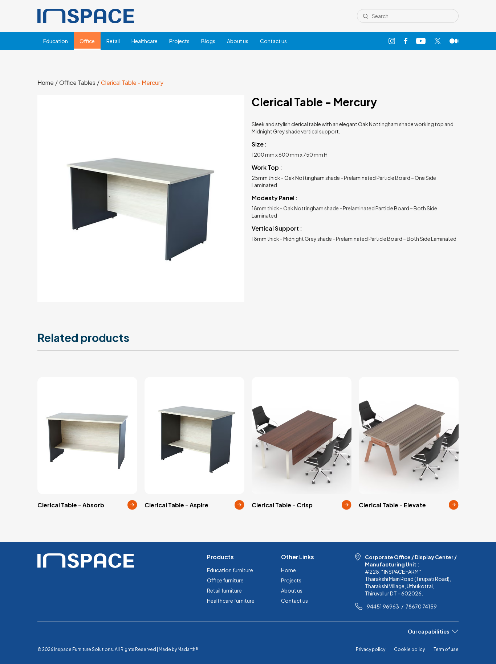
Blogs (208, 41)
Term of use (446, 649)
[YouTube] (421, 41)
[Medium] (454, 41)
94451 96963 (383, 606)
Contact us (273, 41)
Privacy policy (370, 649)
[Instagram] (392, 41)
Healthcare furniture (231, 600)
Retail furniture (224, 590)
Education (55, 41)
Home (288, 570)
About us (237, 41)
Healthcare (144, 41)
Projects (179, 41)
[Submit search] (365, 16)
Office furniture (225, 580)
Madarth (188, 649)
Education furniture (230, 570)
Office (87, 41)
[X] (437, 41)
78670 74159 (421, 606)
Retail (113, 41)
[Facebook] (405, 41)
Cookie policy (409, 649)
